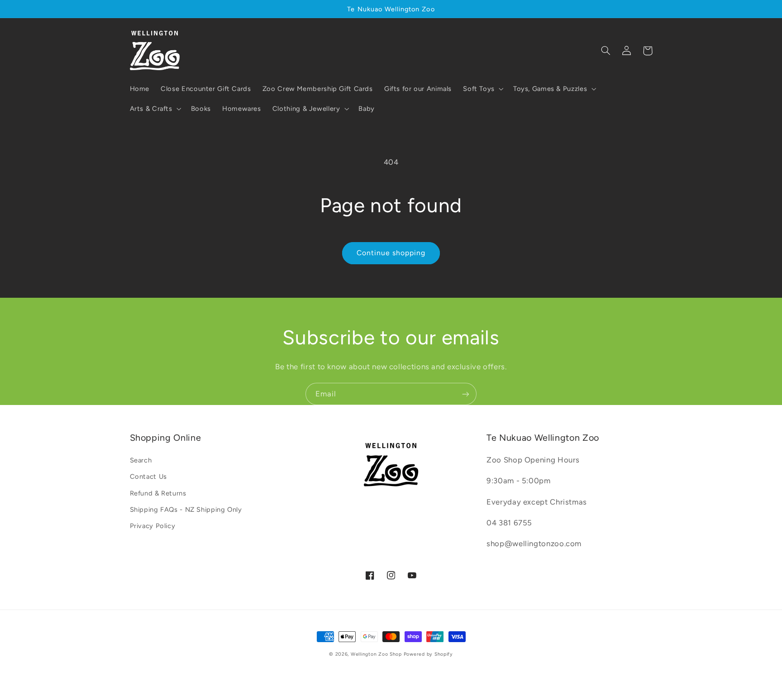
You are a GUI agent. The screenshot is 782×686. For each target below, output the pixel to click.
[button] (483, 89)
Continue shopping (391, 252)
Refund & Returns (158, 493)
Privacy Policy (153, 526)
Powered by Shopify (428, 654)
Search (141, 460)
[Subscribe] (465, 394)
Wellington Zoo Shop (376, 654)
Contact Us (148, 476)
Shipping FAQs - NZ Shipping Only (186, 509)
